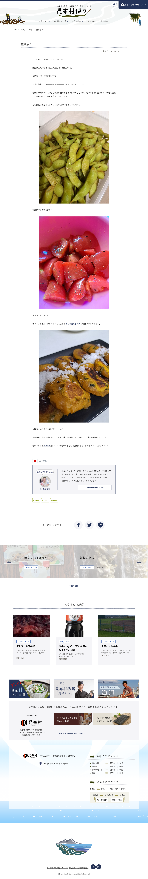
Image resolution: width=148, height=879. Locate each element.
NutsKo (46, 445)
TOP (15, 29)
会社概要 (104, 21)
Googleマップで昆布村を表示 (55, 763)
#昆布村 (36, 500)
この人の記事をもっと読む (95, 487)
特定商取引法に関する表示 (78, 868)
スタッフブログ (26, 29)
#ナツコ (45, 500)
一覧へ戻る (74, 585)
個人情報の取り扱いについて (57, 868)
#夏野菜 (54, 500)
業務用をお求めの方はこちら (71, 733)
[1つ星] (35, 461)
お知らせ (91, 21)
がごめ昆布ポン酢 (73, 323)
